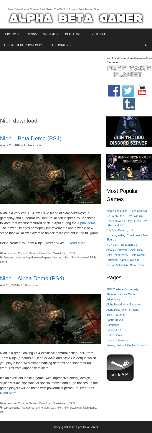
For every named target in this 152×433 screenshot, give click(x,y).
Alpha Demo (86, 223)
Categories (113, 324)
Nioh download (80, 257)
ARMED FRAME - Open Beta (124, 249)
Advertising (113, 299)
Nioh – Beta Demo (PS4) (31, 138)
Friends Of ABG (116, 330)
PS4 (2, 411)
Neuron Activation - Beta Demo (125, 265)
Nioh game (89, 407)
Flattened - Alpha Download (122, 259)
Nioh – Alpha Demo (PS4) (32, 278)
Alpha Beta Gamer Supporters (124, 304)
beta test (9, 257)
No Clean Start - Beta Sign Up (124, 216)
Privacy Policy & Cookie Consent (126, 345)
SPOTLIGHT (99, 34)
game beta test (53, 257)
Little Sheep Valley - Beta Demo (125, 254)
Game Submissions (118, 340)
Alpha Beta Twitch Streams (122, 309)
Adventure (10, 253)
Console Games (28, 253)
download (37, 257)
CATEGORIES (58, 45)
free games (27, 407)
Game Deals (114, 335)
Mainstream (60, 253)
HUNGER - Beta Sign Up (121, 244)
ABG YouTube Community (122, 289)
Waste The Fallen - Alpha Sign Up (126, 210)
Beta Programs (115, 314)
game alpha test (45, 407)
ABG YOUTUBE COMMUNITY (23, 45)
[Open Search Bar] (146, 45)
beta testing (23, 257)
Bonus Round (114, 319)
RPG (72, 253)
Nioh (66, 257)
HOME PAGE (12, 34)
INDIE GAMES (74, 34)
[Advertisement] (50, 82)
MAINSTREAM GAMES (43, 34)
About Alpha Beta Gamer (121, 294)
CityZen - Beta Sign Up (120, 230)
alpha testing (11, 407)
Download (45, 253)
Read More (77, 243)
